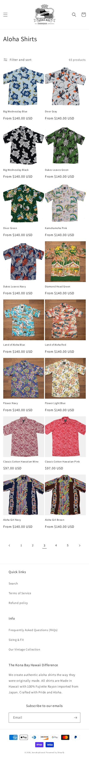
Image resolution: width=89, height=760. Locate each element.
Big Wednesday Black (16, 169)
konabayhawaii (39, 752)
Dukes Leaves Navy (14, 286)
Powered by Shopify (55, 752)
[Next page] (79, 545)
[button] (5, 14)
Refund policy (18, 603)
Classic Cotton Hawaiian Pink (62, 461)
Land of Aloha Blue (14, 344)
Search (13, 583)
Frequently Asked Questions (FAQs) (33, 630)
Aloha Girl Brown (55, 519)
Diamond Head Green (57, 286)
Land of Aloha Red (55, 344)
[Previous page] (9, 545)
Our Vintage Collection (24, 649)
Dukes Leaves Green (57, 169)
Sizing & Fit (16, 640)
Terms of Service (20, 593)
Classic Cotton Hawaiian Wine (21, 461)
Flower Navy (10, 403)
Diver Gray (51, 111)
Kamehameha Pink (56, 228)
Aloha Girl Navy (12, 519)
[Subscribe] (75, 718)
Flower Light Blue (55, 403)
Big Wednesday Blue (15, 111)
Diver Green (10, 228)
